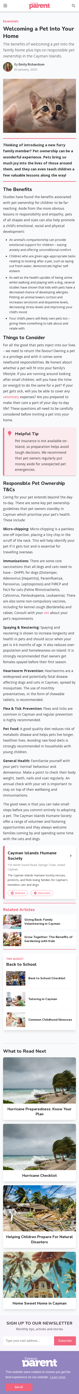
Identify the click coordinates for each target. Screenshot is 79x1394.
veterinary (11, 397)
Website (17, 893)
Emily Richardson (31, 64)
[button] (5, 5)
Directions (41, 893)
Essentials (10, 21)
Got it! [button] (19, 1387)
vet (46, 612)
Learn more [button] (58, 1377)
